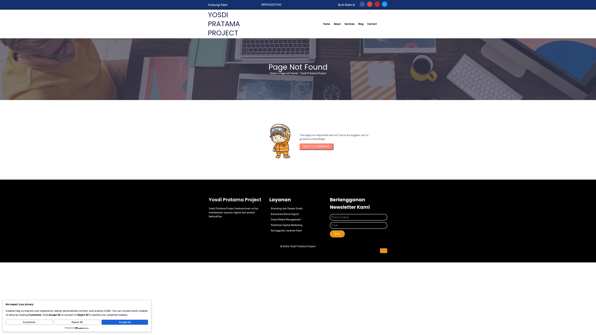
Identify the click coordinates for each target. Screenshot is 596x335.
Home (273, 73)
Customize (29, 322)
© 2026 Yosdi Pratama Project (298, 246)
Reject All (77, 322)
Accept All (125, 322)
